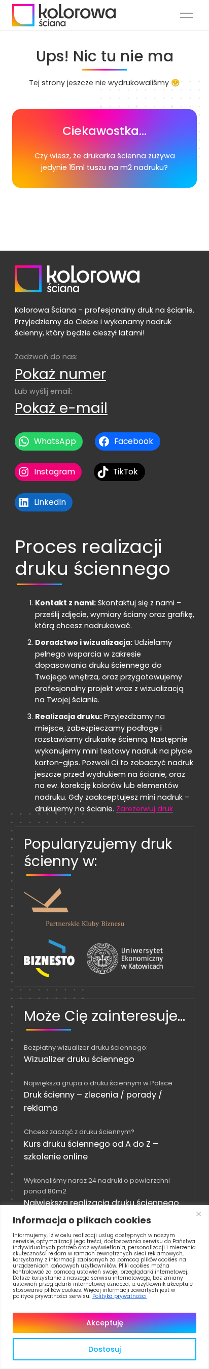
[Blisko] (198, 1214)
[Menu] (187, 15)
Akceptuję (104, 1323)
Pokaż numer (60, 374)
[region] (104, 1287)
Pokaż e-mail (61, 408)
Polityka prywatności (119, 1296)
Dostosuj (104, 1349)
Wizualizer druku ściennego (79, 1059)
